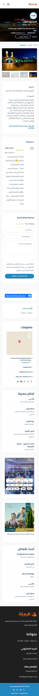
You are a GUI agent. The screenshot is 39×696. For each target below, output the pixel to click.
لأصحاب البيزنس (31, 653)
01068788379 (31, 671)
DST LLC (24, 686)
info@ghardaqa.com (28, 677)
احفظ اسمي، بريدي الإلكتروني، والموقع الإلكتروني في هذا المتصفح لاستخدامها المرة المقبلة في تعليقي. (20, 267)
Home (35, 45)
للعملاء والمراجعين (30, 659)
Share (34, 37)
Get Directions (26, 362)
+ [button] (29, 334)
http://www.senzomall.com (23, 376)
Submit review (23, 37)
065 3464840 (31, 33)
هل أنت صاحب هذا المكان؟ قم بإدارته (21, 127)
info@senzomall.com (17, 33)
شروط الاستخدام (14, 693)
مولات (30, 45)
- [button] (29, 337)
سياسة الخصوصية (24, 693)
